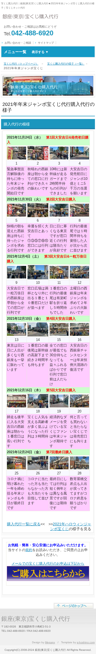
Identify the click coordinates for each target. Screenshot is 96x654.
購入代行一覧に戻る (24, 524)
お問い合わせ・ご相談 (18, 42)
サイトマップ (46, 42)
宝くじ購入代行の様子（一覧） (66, 63)
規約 (28, 550)
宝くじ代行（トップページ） (21, 63)
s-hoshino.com (86, 642)
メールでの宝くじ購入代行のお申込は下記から (47, 564)
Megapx (50, 642)
